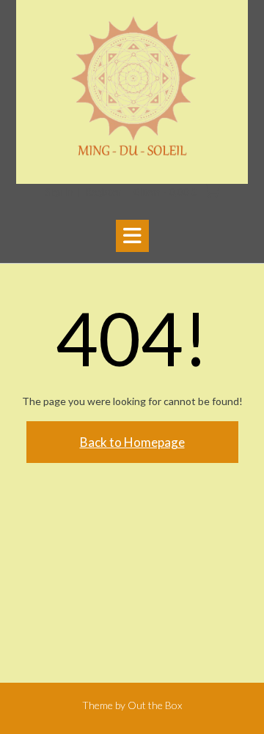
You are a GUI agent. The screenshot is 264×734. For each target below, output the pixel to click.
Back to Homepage (132, 442)
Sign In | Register (83, 192)
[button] (132, 236)
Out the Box (155, 705)
